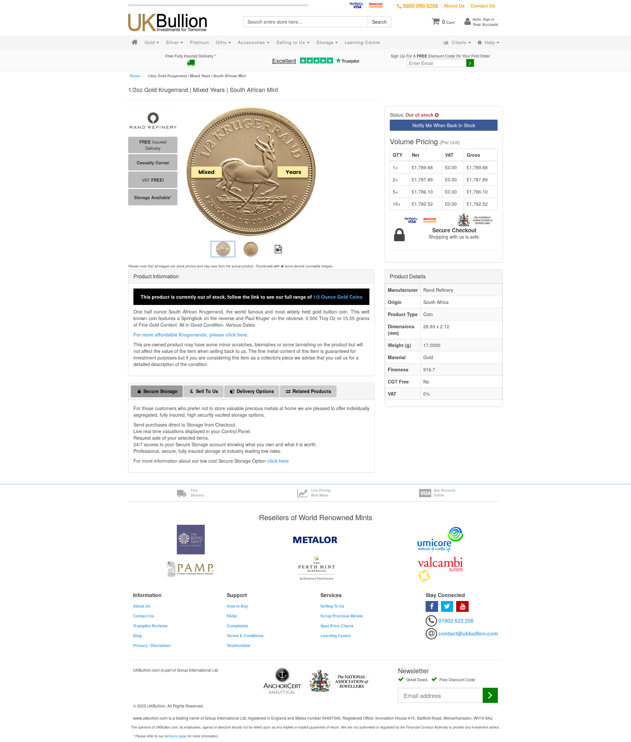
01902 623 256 (456, 620)
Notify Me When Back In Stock (443, 125)
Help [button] (490, 42)
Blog (137, 635)
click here (278, 460)
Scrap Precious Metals (341, 616)
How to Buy (237, 606)
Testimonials (238, 645)
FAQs (232, 616)
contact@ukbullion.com (468, 633)
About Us (454, 5)
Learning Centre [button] (362, 42)
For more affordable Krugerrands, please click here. (190, 334)
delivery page (176, 736)
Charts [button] (459, 42)
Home (135, 75)
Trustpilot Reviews (150, 626)
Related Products (311, 391)
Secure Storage (159, 391)
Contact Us (482, 5)
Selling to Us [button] (291, 42)
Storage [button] (325, 42)
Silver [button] (173, 42)
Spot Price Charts (337, 626)
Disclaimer (161, 645)
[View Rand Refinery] (152, 120)
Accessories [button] (252, 42)
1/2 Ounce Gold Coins (337, 296)
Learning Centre (335, 635)
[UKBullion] (171, 12)
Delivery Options (254, 391)
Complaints (237, 626)
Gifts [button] (222, 42)
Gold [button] (150, 42)
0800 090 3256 (420, 6)
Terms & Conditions (245, 635)
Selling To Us (332, 606)
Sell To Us (206, 391)
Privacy (140, 645)
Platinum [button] (199, 42)
